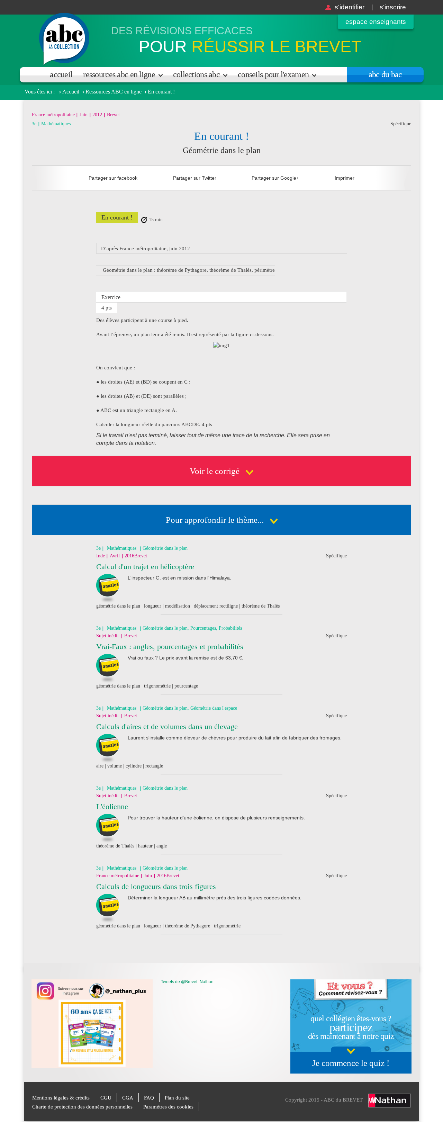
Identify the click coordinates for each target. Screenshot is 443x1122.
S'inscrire (393, 7)
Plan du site (177, 1098)
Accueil (61, 74)
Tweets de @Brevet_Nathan (187, 981)
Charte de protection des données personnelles (82, 1107)
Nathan (389, 1100)
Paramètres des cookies (168, 1107)
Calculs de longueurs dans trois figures (156, 886)
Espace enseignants (375, 21)
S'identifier (349, 7)
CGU (105, 1098)
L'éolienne (112, 806)
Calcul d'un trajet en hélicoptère (145, 566)
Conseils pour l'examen (273, 74)
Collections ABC (196, 74)
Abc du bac (385, 74)
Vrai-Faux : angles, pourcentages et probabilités (169, 646)
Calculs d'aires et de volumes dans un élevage (167, 726)
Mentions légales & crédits (61, 1098)
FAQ (149, 1098)
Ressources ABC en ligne (119, 74)
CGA (127, 1098)
